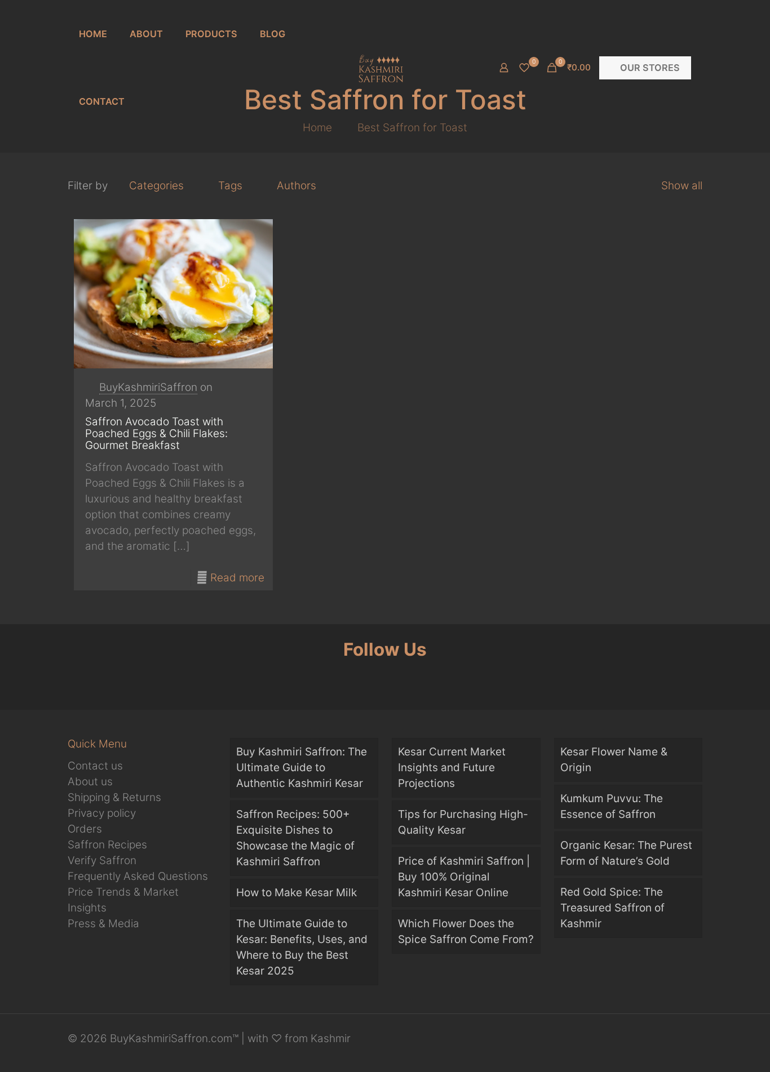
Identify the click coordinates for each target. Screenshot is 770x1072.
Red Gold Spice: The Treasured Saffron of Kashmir (612, 908)
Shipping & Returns (114, 797)
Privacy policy (102, 813)
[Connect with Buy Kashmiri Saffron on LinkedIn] (450, 677)
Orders (85, 828)
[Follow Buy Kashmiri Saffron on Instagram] (418, 677)
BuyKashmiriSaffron (148, 387)
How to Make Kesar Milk (296, 892)
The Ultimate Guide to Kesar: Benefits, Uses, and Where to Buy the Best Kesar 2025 (302, 947)
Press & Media (103, 923)
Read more (237, 577)
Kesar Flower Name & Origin (613, 759)
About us (90, 781)
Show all (681, 185)
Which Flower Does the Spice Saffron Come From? (466, 931)
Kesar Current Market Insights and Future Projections (452, 767)
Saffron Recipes (107, 844)
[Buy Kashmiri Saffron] (380, 67)
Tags (230, 185)
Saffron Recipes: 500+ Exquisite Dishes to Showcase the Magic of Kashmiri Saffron (295, 838)
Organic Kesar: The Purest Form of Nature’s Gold (626, 853)
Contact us (95, 765)
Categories (156, 185)
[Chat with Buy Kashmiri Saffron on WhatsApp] (320, 677)
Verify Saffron (102, 860)
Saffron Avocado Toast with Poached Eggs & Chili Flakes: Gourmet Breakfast (156, 433)
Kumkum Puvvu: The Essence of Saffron (611, 806)
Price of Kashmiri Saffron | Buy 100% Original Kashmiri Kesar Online (464, 877)
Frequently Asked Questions (138, 876)
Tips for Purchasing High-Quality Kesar (463, 822)
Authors (296, 185)
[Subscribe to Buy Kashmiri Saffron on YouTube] (385, 677)
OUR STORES (650, 67)
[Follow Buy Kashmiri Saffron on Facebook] (352, 677)
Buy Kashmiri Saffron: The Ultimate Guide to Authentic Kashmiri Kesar (301, 767)
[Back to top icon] (679, 1043)
